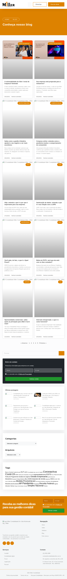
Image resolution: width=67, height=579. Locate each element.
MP (20, 483)
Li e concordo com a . (19, 374)
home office (24, 479)
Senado (25, 486)
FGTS (48, 474)
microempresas (54, 481)
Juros (6, 481)
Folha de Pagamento (11, 476)
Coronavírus (50, 471)
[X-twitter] (12, 543)
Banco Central (9, 472)
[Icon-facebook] (4, 543)
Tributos (46, 486)
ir (54, 479)
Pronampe (36, 483)
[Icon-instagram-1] (8, 543)
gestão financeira (51, 476)
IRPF (56, 479)
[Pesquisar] (61, 353)
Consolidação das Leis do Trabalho (35, 472)
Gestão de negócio (24, 476)
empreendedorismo (40, 474)
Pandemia (27, 483)
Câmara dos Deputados (23, 474)
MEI (34, 481)
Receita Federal (46, 483)
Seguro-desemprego (19, 486)
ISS (59, 479)
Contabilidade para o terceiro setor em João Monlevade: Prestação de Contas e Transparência (23, 395)
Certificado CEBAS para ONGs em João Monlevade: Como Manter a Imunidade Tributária (51, 395)
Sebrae (12, 486)
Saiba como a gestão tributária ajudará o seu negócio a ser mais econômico (15, 143)
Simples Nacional (35, 485)
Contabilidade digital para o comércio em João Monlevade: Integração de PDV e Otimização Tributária (51, 407)
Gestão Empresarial (39, 476)
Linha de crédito (12, 481)
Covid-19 (10, 474)
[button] (30, 4)
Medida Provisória (24, 481)
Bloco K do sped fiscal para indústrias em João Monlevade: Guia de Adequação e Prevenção (51, 419)
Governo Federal (16, 479)
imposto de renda (38, 479)
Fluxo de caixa (58, 474)
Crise (16, 474)
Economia (31, 474)
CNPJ (25, 472)
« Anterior (24, 343)
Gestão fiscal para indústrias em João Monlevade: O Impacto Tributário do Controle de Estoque (23, 419)
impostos (48, 479)
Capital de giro (16, 472)
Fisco (53, 474)
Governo (8, 479)
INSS (52, 479)
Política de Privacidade (25, 374)
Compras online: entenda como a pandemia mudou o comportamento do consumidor (48, 143)
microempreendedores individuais (43, 481)
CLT (22, 472)
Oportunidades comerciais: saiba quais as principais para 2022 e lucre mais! (17, 321)
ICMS (30, 479)
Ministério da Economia (12, 483)
